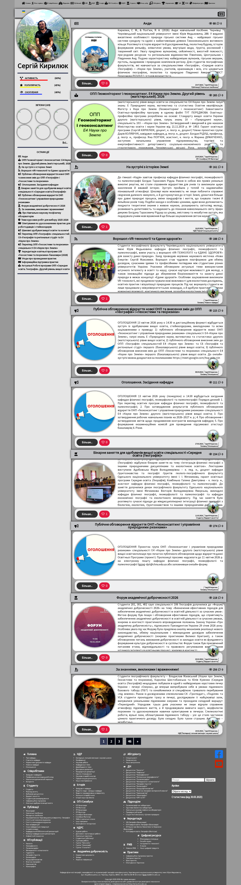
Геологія (29, 843)
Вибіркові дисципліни (34, 794)
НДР (93, 3)
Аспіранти (30, 781)
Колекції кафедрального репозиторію (40, 834)
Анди (25, 156)
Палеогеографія (32, 848)
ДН (180, 3)
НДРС (124, 3)
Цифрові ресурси (198, 3)
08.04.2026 (199, 372)
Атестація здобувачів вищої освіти (39, 803)
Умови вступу (131, 760)
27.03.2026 (199, 444)
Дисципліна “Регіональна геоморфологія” (142, 777)
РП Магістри (80, 812)
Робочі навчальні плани (85, 819)
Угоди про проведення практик (39, 258)
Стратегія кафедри (33, 760)
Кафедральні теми (83, 765)
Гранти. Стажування (84, 774)
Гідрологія (30, 853)
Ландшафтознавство (34, 859)
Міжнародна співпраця (149, 839)
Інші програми (82, 821)
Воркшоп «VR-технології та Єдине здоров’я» (45, 170)
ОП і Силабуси (113, 3)
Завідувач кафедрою (34, 775)
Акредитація (169, 3)
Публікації (77, 3)
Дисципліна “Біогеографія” (137, 786)
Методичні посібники (34, 815)
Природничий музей (134, 812)
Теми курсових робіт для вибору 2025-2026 (44, 219)
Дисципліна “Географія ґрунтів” (139, 784)
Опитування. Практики (135, 863)
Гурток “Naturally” (83, 843)
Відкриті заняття (211, 518)
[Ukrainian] (23, 11)
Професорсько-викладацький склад (39, 777)
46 (129, 741)
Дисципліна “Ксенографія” (136, 795)
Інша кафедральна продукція (37, 827)
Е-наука (143, 846)
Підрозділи (66, 3)
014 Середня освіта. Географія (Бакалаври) (142, 824)
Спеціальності (131, 758)
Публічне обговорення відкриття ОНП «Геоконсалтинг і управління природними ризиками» (40, 199)
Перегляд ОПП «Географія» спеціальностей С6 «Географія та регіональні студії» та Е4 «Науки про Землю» (43, 237)
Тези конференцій (33, 824)
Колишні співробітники (85, 795)
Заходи (78, 857)
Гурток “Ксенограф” (83, 845)
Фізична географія (33, 862)
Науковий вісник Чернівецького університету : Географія (48, 818)
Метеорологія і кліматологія (37, 850)
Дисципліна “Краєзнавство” (137, 793)
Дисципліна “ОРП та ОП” (136, 797)
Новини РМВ (131, 848)
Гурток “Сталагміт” (83, 847)
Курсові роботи (82, 831)
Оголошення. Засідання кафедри (40, 184)
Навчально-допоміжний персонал (39, 779)
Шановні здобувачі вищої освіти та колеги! (45, 230)
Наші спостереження (84, 781)
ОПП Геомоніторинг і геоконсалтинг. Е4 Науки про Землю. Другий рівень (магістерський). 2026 (147, 95)
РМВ (186, 3)
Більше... (87, 83)
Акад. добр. (144, 3)
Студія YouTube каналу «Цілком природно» (142, 814)
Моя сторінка (38, 3)
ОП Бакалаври (81, 805)
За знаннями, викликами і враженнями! (42, 209)
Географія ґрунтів (33, 855)
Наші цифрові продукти (149, 848)
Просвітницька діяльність (207, 231)
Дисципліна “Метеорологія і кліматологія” (143, 781)
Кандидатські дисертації (85, 771)
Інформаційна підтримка (36, 801)
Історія (101, 3)
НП (86, 3)
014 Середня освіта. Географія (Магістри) (141, 831)
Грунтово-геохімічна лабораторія (139, 808)
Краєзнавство (31, 864)
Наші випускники (133, 762)
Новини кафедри (211, 302)
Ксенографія (31, 866)
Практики (211, 3)
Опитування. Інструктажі (86, 824)
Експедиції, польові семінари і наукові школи (200, 733)
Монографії (30, 811)
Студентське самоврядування (37, 798)
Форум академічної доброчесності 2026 (43, 205)
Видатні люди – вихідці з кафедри (89, 791)
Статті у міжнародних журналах (38, 822)
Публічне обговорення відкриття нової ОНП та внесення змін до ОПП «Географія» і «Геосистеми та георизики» (43, 177)
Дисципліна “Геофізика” (135, 772)
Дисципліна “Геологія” (135, 770)
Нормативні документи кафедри (38, 762)
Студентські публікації (85, 838)
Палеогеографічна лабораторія (138, 805)
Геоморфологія (32, 846)
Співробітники (53, 3)
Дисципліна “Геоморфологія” (137, 775)
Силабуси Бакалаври (84, 814)
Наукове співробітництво (86, 776)
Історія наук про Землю (85, 797)
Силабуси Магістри (83, 817)
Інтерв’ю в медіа (32, 829)
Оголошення (213, 374)
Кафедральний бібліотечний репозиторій (42, 831)
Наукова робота (82, 762)
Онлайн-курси (145, 841)
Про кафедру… (31, 758)
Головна (28, 3)
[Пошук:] (188, 779)
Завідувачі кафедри (83, 788)
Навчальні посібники (209, 87)
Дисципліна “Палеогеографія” (138, 779)
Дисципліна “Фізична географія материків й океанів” (147, 791)
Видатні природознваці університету (90, 793)
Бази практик (131, 860)
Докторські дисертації (84, 769)
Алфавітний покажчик (35, 836)
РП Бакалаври (81, 810)
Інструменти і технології (149, 843)
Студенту (133, 3)
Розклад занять (32, 792)
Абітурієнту (157, 3)
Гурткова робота (82, 840)
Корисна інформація (84, 859)
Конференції (81, 760)
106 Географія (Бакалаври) (136, 822)
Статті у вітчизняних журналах (38, 820)
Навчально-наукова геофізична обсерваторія (143, 810)
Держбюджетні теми (83, 767)
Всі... (65, 142)
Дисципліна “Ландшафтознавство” (140, 788)
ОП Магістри (213, 159)
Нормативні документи (85, 855)
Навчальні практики (84, 836)
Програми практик (133, 858)
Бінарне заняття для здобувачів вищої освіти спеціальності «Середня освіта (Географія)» (147, 454)
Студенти (29, 789)
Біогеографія (31, 857)
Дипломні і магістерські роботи (88, 834)
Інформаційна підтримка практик (40, 262)
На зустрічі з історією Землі (36, 167)
